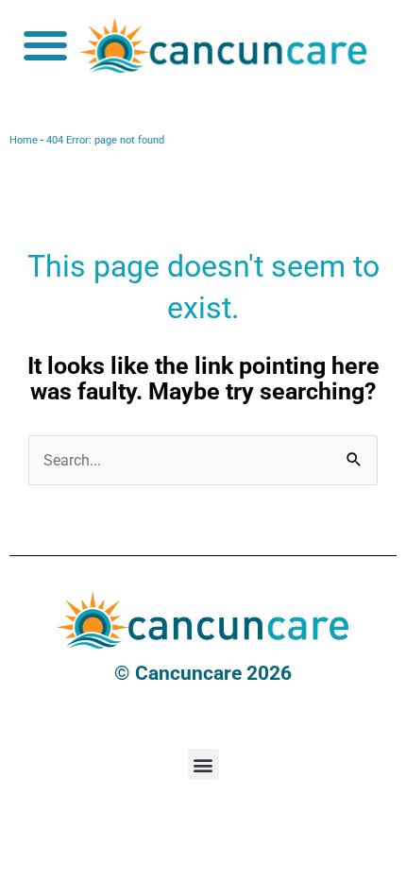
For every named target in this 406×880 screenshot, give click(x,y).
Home (23, 140)
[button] (44, 44)
